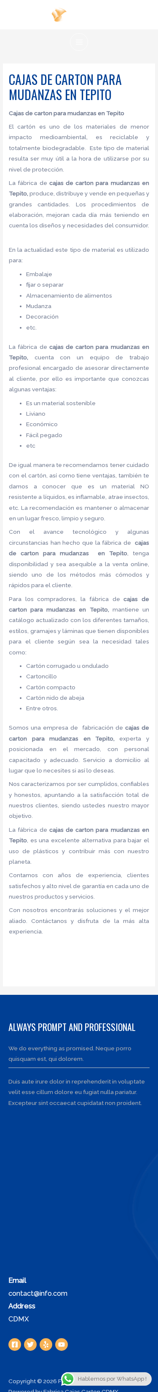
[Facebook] (14, 1344)
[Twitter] (30, 1344)
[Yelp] (46, 1344)
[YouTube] (61, 1344)
